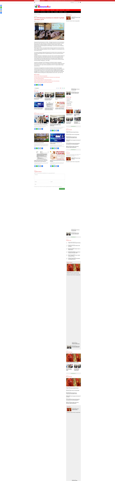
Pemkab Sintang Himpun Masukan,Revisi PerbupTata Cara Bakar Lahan (74, 252)
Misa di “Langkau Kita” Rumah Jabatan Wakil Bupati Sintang (74, 255)
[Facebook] (1, 5)
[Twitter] (1, 9)
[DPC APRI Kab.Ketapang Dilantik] (60, 94)
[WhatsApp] (1, 7)
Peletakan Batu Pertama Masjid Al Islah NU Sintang (74, 246)
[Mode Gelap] (80, 2)
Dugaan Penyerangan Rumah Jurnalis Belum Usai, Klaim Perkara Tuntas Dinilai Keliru (49, 109)
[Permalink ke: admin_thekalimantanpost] (35, 21)
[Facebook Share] (57, 88)
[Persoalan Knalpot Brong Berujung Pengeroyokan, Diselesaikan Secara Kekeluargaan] (49, 94)
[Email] (1, 11)
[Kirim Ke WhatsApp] (64, 88)
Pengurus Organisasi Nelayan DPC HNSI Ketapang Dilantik (42, 79)
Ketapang (35, 16)
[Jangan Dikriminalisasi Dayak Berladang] (68, 18)
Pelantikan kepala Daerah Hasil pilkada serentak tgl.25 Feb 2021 (74, 259)
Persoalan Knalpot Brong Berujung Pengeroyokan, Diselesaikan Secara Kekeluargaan (47, 77)
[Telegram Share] (62, 88)
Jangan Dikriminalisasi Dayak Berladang (75, 18)
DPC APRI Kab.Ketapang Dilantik (39, 78)
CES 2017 (68, 100)
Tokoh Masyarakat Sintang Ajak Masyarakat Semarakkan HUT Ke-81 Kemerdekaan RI (73, 144)
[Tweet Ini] (58, 88)
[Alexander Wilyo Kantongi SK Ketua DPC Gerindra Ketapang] (60, 104)
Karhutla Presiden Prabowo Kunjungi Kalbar (38, 99)
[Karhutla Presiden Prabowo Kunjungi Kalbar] (39, 94)
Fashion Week (69, 103)
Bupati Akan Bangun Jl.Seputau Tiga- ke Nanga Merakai (74, 249)
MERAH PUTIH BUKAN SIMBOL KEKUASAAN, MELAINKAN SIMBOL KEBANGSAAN (72, 147)
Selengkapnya (73, 126)
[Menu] (34, 2)
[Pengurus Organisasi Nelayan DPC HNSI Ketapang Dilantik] (39, 104)
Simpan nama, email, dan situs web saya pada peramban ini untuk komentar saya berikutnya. (48, 186)
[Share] (1, 13)
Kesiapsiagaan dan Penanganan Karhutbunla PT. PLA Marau (77, 122)
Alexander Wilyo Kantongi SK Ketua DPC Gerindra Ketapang (43, 82)
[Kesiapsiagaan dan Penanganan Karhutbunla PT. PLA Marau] (77, 119)
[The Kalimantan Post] (42, 6)
